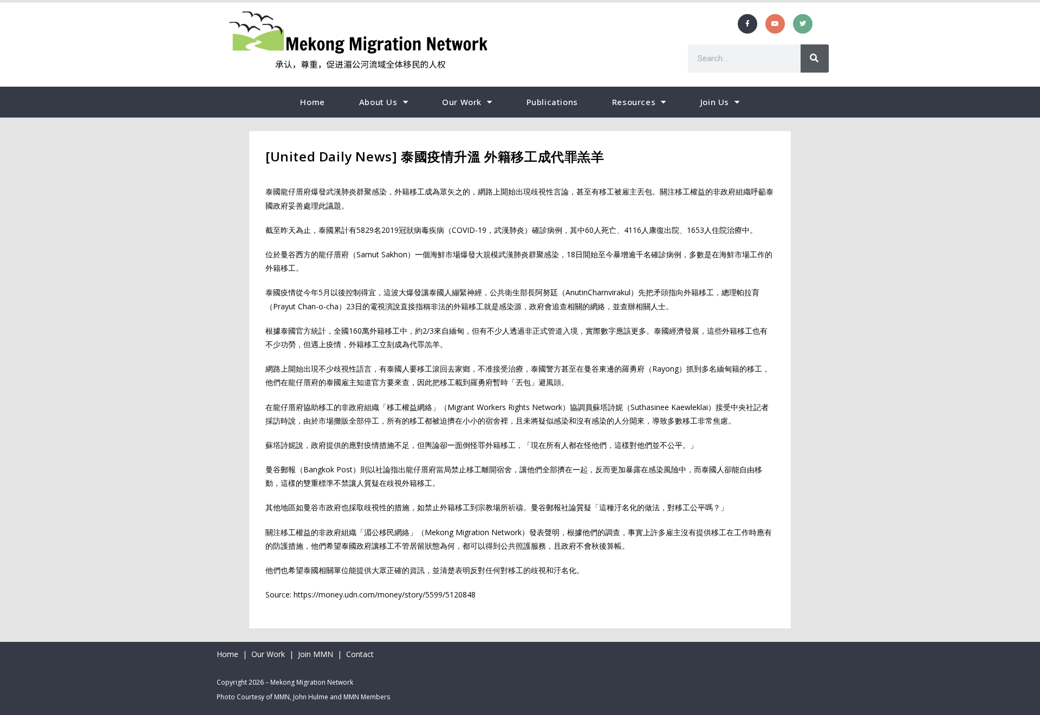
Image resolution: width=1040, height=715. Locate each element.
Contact (360, 654)
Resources (633, 101)
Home (312, 101)
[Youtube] (775, 24)
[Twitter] (802, 24)
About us (378, 101)
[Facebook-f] (747, 24)
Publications (552, 101)
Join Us (714, 101)
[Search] (815, 58)
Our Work (462, 101)
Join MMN (315, 654)
